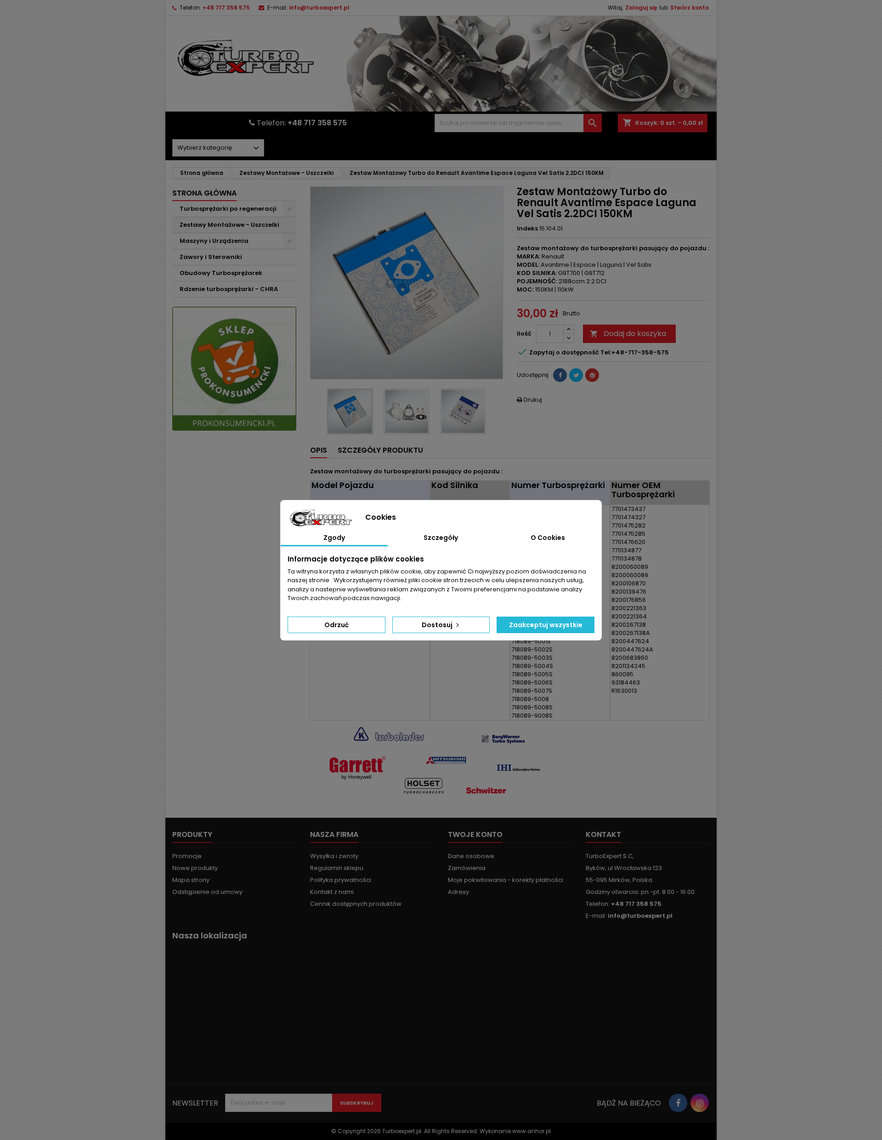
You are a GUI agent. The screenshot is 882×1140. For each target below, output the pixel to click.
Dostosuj (438, 624)
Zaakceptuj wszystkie (545, 624)
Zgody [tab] (334, 537)
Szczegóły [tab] (441, 537)
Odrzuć (336, 624)
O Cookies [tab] (548, 537)
